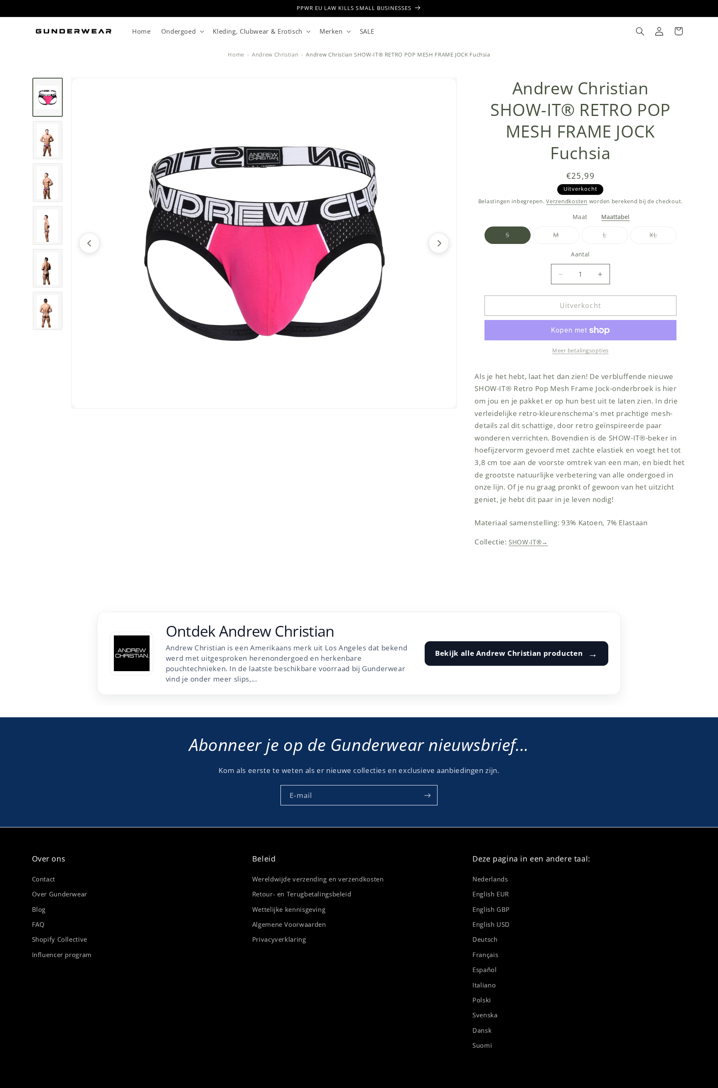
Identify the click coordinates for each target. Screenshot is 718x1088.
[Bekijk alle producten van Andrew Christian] (131, 653)
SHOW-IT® (528, 542)
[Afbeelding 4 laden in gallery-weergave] (47, 226)
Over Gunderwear (59, 893)
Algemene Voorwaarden (289, 924)
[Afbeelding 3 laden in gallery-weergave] (47, 183)
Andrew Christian (275, 54)
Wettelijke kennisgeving (289, 909)
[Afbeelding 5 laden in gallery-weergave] (47, 268)
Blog (39, 909)
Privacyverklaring (279, 939)
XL (662, 237)
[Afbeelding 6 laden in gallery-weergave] (47, 311)
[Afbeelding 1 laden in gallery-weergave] (47, 97)
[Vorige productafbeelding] (89, 243)
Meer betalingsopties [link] (580, 350)
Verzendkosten (567, 201)
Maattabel (615, 217)
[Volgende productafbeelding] (438, 243)
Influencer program (62, 954)
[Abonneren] (427, 795)
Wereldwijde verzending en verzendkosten (318, 878)
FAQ (38, 924)
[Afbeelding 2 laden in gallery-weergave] (47, 140)
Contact (43, 878)
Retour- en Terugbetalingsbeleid (302, 893)
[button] (182, 31)
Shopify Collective (59, 939)
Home (236, 54)
